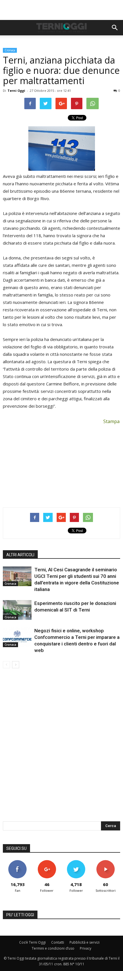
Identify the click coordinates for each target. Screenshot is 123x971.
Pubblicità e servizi (85, 942)
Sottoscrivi (105, 862)
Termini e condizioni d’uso (53, 948)
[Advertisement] (61, 10)
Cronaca (10, 50)
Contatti (57, 942)
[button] (115, 27)
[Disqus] (61, 748)
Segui (47, 862)
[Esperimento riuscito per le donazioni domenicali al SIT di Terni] (17, 610)
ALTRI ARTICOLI (20, 554)
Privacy (85, 948)
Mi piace (17, 862)
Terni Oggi (16, 90)
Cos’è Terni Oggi (32, 942)
